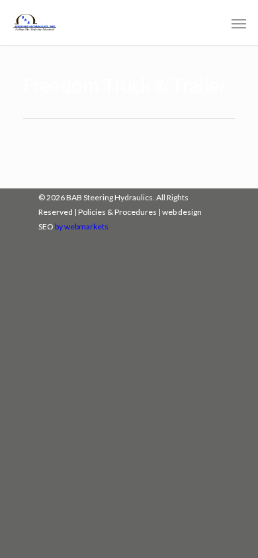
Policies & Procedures (117, 212)
